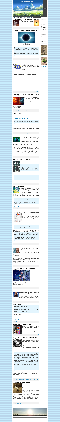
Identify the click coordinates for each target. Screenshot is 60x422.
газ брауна (32, 133)
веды (44, 23)
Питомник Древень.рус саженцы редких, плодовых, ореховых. (44, 66)
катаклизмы (37, 110)
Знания (16, 27)
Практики (25, 17)
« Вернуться (14, 405)
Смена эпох (28, 17)
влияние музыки (34, 379)
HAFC (33, 133)
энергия (30, 288)
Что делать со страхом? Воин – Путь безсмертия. (21, 382)
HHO (35, 133)
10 (23, 405)
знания (44, 26)
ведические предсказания (33, 110)
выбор (43, 24)
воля (45, 23)
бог (42, 22)
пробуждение (23, 110)
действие (45, 24)
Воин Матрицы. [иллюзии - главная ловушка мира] (22, 159)
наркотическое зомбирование (28, 379)
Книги (15, 183)
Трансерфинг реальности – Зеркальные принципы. (22, 324)
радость (21, 244)
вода (25, 133)
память (42, 29)
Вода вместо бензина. (17, 113)
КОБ (24, 92)
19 (30, 405)
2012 (16, 110)
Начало (14, 17)
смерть (18, 403)
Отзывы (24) (38, 287)
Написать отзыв (37, 91)
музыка (32, 379)
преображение (26, 110)
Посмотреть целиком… (22, 25)
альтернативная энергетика (22, 133)
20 (31, 405)
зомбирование (18, 379)
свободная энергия (33, 288)
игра (16, 244)
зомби (16, 379)
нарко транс (24, 379)
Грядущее (22, 17)
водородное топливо (29, 133)
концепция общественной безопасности (20, 92)
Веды (19, 17)
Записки (16, 321)
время (41, 24)
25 (35, 405)
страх (20, 403)
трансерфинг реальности (43, 36)
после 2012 (18, 110)
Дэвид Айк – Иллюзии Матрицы (18, 186)
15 (27, 405)
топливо (28, 288)
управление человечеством (28, 92)
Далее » (17, 405)
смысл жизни (44, 34)
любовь (43, 27)
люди (45, 27)
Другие (31, 17)
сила (22, 244)
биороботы (21, 379)
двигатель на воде (17, 133)
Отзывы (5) (38, 132)
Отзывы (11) (38, 378)
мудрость (19, 244)
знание (42, 26)
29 (38, 405)
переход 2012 (21, 110)
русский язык (42, 31)
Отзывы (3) (38, 156)
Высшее (17, 17)
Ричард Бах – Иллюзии (17, 304)
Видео (17, 208)
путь (17, 244)
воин (17, 403)
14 (26, 405)
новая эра (29, 110)
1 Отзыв (38, 27)
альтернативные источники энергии (19, 288)
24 (34, 405)
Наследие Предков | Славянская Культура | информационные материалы (26, 19)
